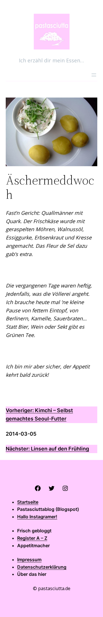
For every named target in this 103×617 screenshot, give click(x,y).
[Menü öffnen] (93, 75)
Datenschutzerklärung (41, 567)
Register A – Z (32, 538)
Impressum (29, 559)
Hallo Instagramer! (37, 516)
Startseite (27, 502)
